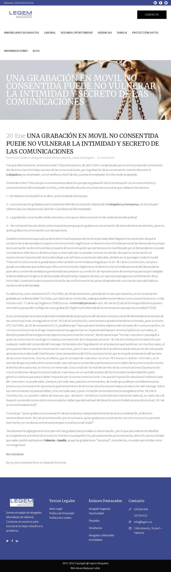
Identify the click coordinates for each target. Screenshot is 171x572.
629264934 (141, 509)
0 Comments (105, 157)
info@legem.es (143, 522)
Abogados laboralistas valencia (51, 157)
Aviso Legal (55, 508)
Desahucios (95, 528)
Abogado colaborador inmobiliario (101, 537)
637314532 (140, 515)
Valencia (49, 440)
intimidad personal (83, 303)
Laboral (77, 157)
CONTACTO (152, 14)
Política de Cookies (60, 517)
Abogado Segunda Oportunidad (99, 511)
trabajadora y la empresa (123, 204)
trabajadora (13, 174)
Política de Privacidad (61, 513)
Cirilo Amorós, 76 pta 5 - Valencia (148, 530)
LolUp (97, 568)
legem (90, 157)
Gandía (61, 440)
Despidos (94, 520)
